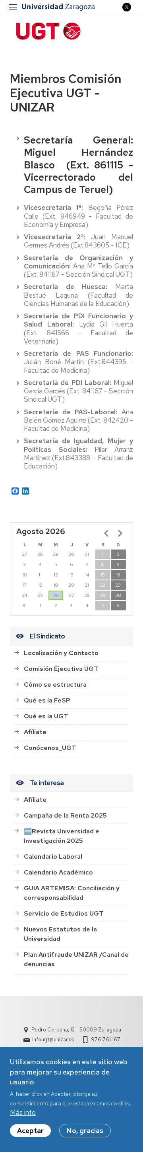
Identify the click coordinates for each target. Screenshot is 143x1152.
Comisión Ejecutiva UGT (61, 669)
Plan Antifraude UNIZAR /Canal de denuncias (76, 959)
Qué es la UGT (46, 716)
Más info (23, 1112)
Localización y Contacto (61, 653)
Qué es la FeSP (47, 700)
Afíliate (35, 732)
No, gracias (85, 1130)
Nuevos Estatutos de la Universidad (60, 934)
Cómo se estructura (55, 684)
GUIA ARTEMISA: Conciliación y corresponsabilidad (72, 893)
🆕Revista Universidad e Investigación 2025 (61, 836)
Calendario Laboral (53, 856)
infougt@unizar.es (53, 1039)
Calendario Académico (58, 872)
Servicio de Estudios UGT (64, 913)
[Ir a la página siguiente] (120, 533)
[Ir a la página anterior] (106, 533)
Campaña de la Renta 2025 (65, 815)
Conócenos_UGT (50, 748)
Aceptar (30, 1130)
